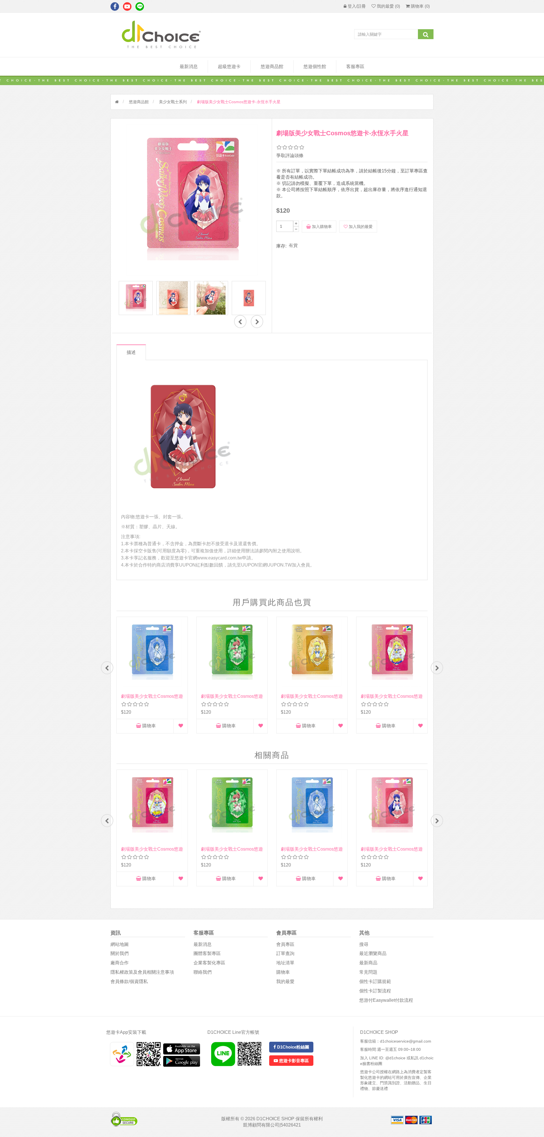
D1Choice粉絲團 (292, 1047)
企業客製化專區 (209, 962)
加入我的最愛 (360, 226)
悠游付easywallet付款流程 (386, 1000)
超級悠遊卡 (229, 66)
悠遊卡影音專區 (293, 1060)
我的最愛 (285, 981)
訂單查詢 (285, 953)
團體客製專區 (207, 953)
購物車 (148, 725)
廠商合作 (119, 962)
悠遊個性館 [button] (314, 66)
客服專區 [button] (355, 66)
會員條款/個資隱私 (129, 981)
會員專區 (285, 944)
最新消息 (189, 66)
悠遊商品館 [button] (272, 66)
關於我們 (119, 953)
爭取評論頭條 (289, 155)
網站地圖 (119, 944)
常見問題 (368, 972)
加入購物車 (321, 226)
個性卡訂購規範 (375, 981)
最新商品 (368, 962)
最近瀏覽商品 (372, 953)
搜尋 (363, 944)
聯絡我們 (203, 972)
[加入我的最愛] (181, 726)
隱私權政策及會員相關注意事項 (142, 972)
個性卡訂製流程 (375, 990)
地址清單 (285, 962)
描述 (131, 352)
